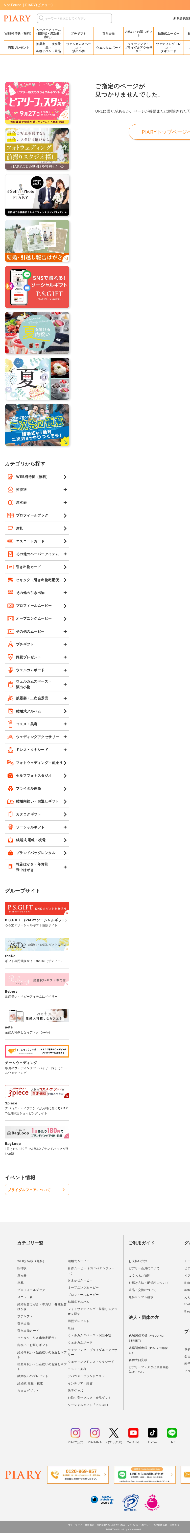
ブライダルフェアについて (29, 1190)
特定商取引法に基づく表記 (111, 1524)
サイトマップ (75, 1524)
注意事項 (174, 1524)
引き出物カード (28, 1330)
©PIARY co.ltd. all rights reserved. (124, 1529)
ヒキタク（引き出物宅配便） (37, 1338)
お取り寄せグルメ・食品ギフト (89, 1398)
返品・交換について (143, 1290)
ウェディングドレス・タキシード (91, 1361)
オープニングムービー (83, 1287)
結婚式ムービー (79, 1261)
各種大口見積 (138, 1360)
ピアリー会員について (144, 1268)
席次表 (22, 1275)
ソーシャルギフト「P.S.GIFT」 (90, 1405)
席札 (20, 1283)
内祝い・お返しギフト (32, 1345)
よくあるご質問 (139, 1275)
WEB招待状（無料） (18, 33)
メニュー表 (25, 1297)
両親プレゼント (79, 1321)
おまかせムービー (80, 1280)
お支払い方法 (138, 1261)
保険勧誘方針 (160, 1524)
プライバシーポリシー (139, 1524)
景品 (71, 1328)
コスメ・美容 (77, 1369)
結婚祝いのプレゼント (32, 1376)
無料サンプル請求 (141, 1297)
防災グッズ (75, 1390)
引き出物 (23, 1323)
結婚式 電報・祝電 (30, 1383)
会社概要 (89, 1524)
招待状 (22, 1268)
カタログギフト (28, 1390)
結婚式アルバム (79, 1302)
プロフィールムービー (83, 1294)
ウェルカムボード (80, 1342)
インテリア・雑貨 (80, 1383)
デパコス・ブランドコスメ (86, 1376)
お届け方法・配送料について (149, 1283)
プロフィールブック (31, 1290)
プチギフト (25, 1316)
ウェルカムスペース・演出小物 (89, 1335)
